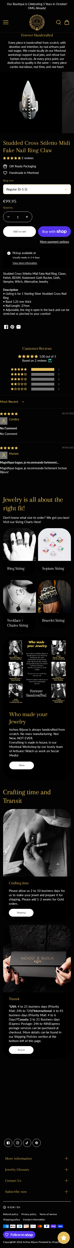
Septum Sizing (53, 568)
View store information (25, 262)
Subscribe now (16, 1191)
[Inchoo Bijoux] (37, 22)
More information (18, 1158)
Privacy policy (28, 1214)
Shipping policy (11, 1219)
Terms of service (48, 1214)
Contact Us (13, 1180)
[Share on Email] (18, 327)
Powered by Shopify (49, 1241)
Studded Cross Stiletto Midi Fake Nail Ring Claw (36, 147)
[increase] (27, 217)
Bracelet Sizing (53, 620)
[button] (67, 22)
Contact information (34, 1219)
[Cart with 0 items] (67, 22)
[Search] (58, 22)
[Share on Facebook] (6, 327)
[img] (9, 413)
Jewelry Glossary (17, 1169)
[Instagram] (18, 1143)
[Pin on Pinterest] (12, 327)
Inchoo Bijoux (30, 1241)
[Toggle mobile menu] (15, 22)
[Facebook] (8, 1143)
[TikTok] (27, 1143)
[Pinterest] (36, 1143)
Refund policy (10, 1214)
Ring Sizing (15, 568)
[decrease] (8, 217)
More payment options (54, 241)
